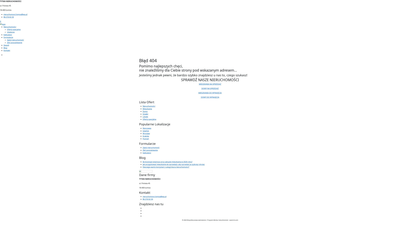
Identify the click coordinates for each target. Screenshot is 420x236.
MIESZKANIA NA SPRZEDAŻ (210, 84)
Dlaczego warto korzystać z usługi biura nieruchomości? (166, 167)
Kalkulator (8, 35)
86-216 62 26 (9, 17)
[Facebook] (143, 208)
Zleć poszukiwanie (14, 42)
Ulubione (11, 32)
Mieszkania (147, 109)
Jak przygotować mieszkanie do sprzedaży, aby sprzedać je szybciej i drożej (174, 164)
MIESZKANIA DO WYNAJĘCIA (210, 93)
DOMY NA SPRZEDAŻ (210, 88)
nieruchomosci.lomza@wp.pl (15, 14)
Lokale (145, 116)
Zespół (6, 45)
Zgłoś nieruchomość (15, 40)
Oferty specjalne (14, 29)
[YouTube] (143, 213)
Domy (145, 111)
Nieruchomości (10, 27)
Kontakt (7, 50)
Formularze (8, 37)
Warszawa (147, 128)
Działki (145, 114)
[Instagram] (143, 216)
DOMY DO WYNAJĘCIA (210, 97)
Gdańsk (146, 131)
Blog (5, 48)
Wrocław (146, 133)
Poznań (146, 139)
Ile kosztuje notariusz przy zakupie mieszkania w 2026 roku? (167, 162)
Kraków (146, 136)
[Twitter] (143, 211)
